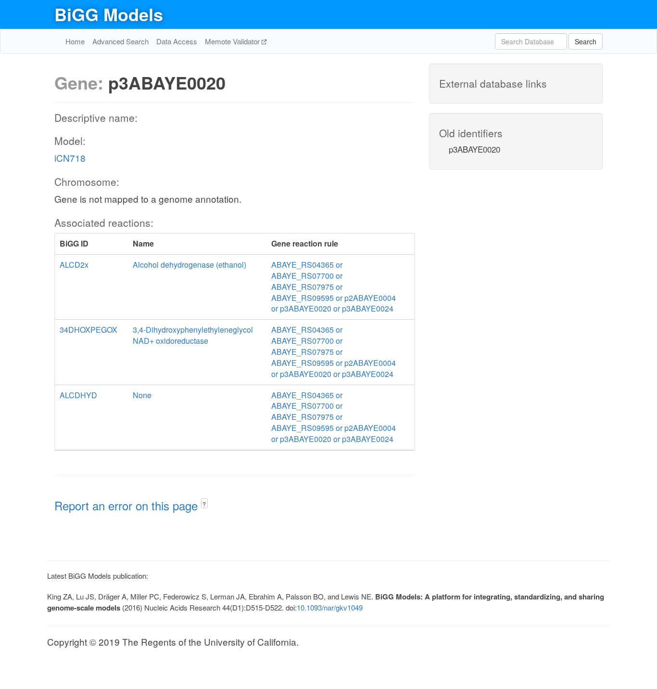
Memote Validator (233, 41)
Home (75, 41)
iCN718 (70, 157)
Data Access (176, 41)
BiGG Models (108, 13)
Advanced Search (120, 41)
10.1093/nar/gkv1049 (330, 607)
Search (585, 41)
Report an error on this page (127, 505)
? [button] (204, 504)
